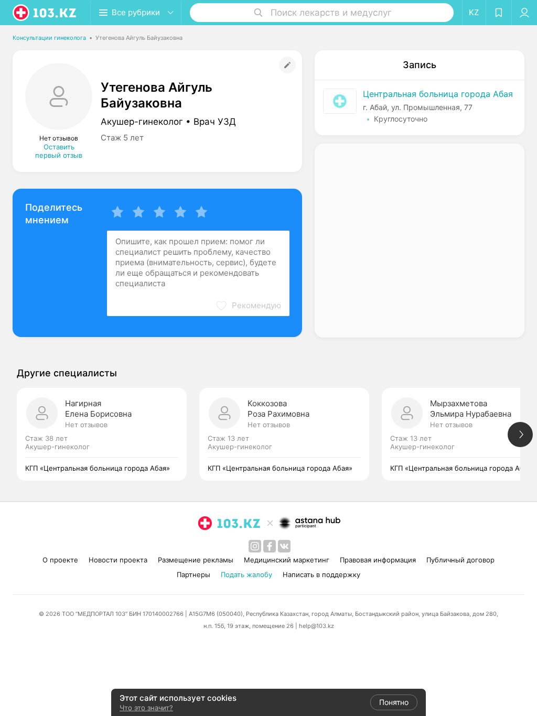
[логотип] (45, 12)
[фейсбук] (269, 546)
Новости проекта (118, 560)
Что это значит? (146, 707)
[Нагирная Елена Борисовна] (108, 434)
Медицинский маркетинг (286, 560)
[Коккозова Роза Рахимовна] (290, 434)
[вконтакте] (284, 546)
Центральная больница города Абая (438, 94)
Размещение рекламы (195, 560)
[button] (248, 305)
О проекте (60, 560)
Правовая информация (378, 560)
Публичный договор (460, 560)
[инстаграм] (255, 546)
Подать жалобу (246, 574)
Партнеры (193, 574)
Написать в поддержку (321, 574)
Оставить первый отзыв (58, 151)
